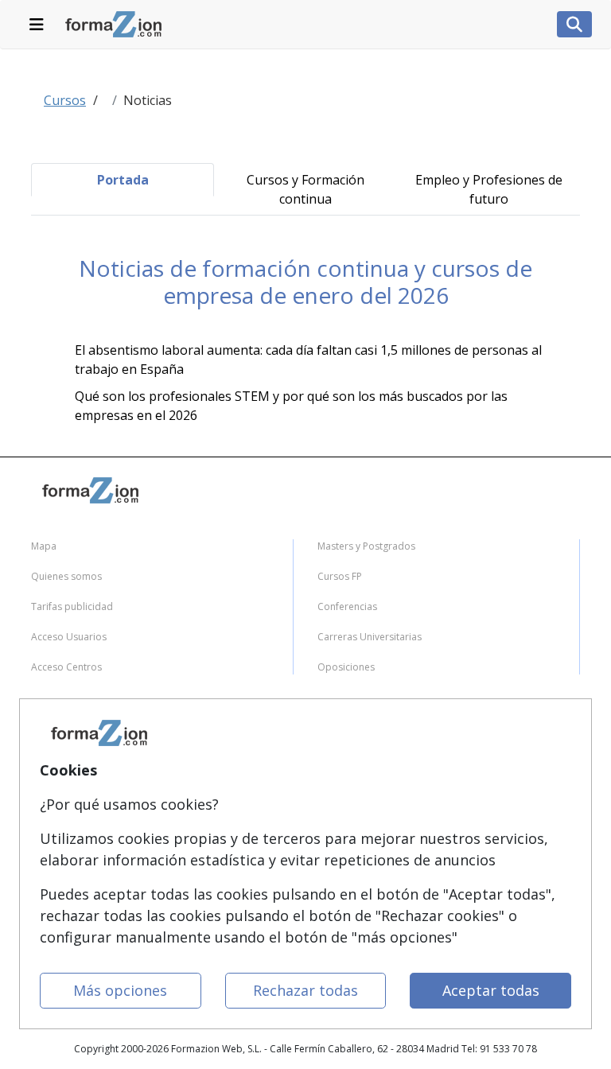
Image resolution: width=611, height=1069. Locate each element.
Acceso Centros (66, 667)
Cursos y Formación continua (305, 189)
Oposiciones (346, 667)
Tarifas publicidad (72, 606)
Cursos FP (339, 576)
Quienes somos (66, 576)
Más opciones (120, 990)
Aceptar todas (490, 990)
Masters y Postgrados (366, 546)
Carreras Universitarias (369, 636)
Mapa (43, 546)
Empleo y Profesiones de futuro (488, 189)
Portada (123, 180)
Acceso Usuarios (69, 636)
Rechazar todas (305, 990)
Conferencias (347, 606)
